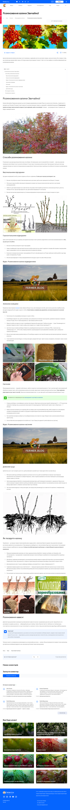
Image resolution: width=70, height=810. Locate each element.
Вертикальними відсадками (12, 75)
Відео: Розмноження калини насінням (14, 86)
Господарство (40, 5)
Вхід (59, 1)
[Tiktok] (28, 1)
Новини (20, 5)
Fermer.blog (4, 5)
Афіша (11, 5)
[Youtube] (17, 1)
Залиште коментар (11, 672)
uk (53, 2)
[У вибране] (31, 725)
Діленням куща (9, 88)
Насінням (8, 84)
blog (6, 1)
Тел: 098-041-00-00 (40, 802)
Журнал (30, 5)
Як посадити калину (9, 91)
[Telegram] (22, 1)
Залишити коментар (11, 675)
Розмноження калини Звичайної (12, 71)
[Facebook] (19, 1)
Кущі (8, 650)
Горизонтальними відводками (12, 78)
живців (17, 308)
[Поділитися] (57, 52)
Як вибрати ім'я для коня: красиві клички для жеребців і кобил (18, 696)
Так (34, 656)
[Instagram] (25, 1)
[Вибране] (66, 2)
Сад (50, 5)
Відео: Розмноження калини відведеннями (15, 80)
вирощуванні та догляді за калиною (34, 397)
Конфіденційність (6, 800)
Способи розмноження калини (12, 73)
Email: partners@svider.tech (42, 804)
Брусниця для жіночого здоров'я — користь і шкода (18, 708)
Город (57, 5)
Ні (37, 656)
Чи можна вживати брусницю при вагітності (50, 708)
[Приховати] (65, 69)
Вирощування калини (20, 18)
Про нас (4, 802)
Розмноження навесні (10, 93)
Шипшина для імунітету (45, 696)
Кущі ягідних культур (16, 650)
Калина (11, 18)
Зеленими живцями (10, 82)
